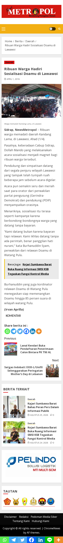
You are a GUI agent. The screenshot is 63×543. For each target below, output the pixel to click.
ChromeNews (52, 528)
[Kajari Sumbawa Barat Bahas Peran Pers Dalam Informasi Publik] (14, 407)
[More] (39, 331)
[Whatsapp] (7, 331)
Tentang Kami (21, 521)
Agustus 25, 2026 (39, 415)
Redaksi (23, 517)
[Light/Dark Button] (52, 28)
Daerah (9, 62)
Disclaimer (10, 517)
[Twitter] (20, 331)
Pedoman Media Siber (44, 517)
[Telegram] (13, 331)
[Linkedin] (32, 331)
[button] (3, 28)
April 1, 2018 (13, 79)
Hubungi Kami (40, 521)
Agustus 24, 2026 (39, 443)
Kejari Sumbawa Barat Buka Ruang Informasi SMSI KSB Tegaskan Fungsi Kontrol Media (42, 433)
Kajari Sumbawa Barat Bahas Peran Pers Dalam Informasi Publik (43, 407)
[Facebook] (26, 331)
